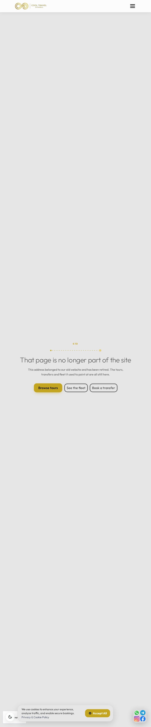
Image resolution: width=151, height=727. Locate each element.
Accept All (100, 713)
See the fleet (76, 388)
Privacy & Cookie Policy (35, 717)
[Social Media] (140, 716)
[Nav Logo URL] (31, 6)
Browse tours (48, 388)
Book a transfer (103, 388)
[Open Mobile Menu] (132, 6)
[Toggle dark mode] (10, 716)
